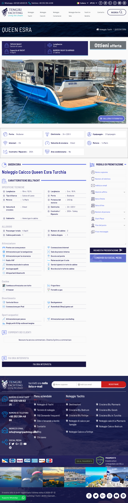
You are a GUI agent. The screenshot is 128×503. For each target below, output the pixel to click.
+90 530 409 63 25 (20, 3)
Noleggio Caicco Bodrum (110, 426)
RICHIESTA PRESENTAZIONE (106, 250)
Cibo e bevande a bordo (48, 420)
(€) (93, 3)
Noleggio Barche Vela (74, 14)
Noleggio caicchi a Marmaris (112, 420)
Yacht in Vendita (87, 14)
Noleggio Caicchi (43, 14)
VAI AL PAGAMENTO (84, 461)
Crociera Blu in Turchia (110, 415)
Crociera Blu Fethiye (78, 415)
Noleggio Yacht (31, 14)
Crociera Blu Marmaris (109, 404)
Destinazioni (75, 404)
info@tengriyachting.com (23, 431)
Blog (39, 431)
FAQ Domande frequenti (48, 415)
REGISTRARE (114, 384)
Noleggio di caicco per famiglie (79, 422)
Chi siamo (41, 437)
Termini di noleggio (46, 409)
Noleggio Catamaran (57, 14)
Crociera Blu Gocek (108, 409)
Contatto (101, 12)
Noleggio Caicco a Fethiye (81, 431)
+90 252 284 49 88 (46, 3)
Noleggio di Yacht (45, 404)
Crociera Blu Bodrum (79, 409)
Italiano (83, 3)
